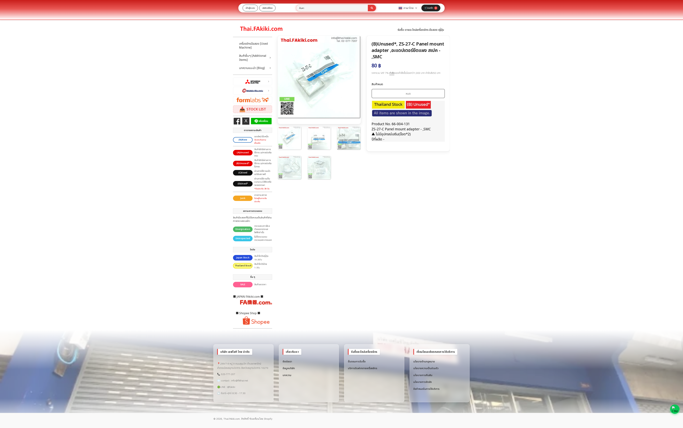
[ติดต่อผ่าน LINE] (674, 409)
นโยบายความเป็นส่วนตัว (425, 368)
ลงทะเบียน (267, 7)
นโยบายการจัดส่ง (422, 382)
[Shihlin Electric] (252, 91)
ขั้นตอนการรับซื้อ (357, 361)
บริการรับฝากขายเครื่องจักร (362, 368)
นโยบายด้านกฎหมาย (424, 361)
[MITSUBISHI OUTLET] (252, 81)
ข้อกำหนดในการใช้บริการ (426, 388)
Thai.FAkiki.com (231, 418)
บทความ (287, 375)
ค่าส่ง (391, 73)
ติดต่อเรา (287, 361)
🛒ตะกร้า (430, 7)
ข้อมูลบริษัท (289, 368)
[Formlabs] (252, 100)
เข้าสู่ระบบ (250, 7)
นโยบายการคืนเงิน (422, 375)
